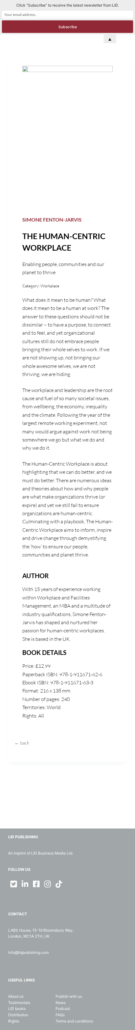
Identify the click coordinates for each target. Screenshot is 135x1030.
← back (21, 743)
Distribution (18, 1014)
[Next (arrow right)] (124, 515)
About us (16, 996)
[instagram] (47, 884)
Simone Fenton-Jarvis (52, 219)
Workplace (49, 285)
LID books (17, 1008)
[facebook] (36, 884)
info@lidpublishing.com (28, 952)
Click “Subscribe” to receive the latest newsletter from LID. (67, 5)
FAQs (60, 1014)
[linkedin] (25, 884)
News (61, 1002)
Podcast (63, 1008)
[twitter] (13, 884)
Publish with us (69, 996)
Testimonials (19, 1002)
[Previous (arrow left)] (11, 515)
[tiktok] (59, 884)
